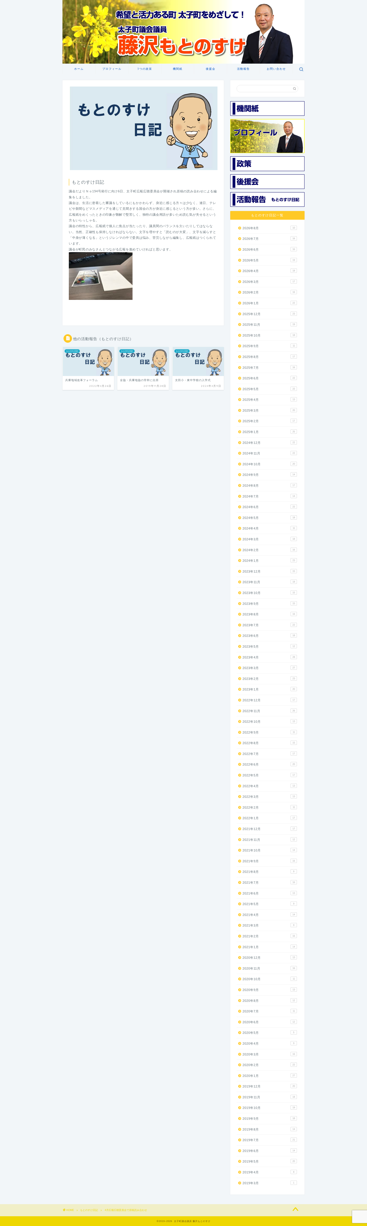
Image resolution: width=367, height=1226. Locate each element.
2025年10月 (269, 335)
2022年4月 (269, 786)
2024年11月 (269, 453)
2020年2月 (269, 1065)
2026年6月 (269, 249)
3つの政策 (144, 68)
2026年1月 (269, 303)
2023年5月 (269, 646)
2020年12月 (269, 957)
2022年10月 (269, 721)
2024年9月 (269, 475)
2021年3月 (268, 925)
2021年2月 (269, 936)
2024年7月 (269, 496)
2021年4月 (269, 915)
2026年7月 (269, 238)
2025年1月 (269, 432)
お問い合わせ (276, 68)
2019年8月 (269, 1129)
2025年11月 (269, 324)
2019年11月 (269, 1097)
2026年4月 (269, 271)
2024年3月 (269, 539)
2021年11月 (269, 840)
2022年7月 (269, 754)
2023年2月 (269, 679)
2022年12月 (269, 700)
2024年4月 (269, 528)
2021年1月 (269, 947)
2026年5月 (269, 260)
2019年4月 (268, 1172)
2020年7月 (269, 1011)
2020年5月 (268, 1032)
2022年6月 (269, 764)
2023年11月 (269, 582)
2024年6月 (269, 507)
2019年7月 (269, 1140)
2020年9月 (269, 990)
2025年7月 (269, 367)
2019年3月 (268, 1183)
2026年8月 (269, 228)
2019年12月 (269, 1086)
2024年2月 (269, 550)
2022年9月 (269, 732)
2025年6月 (269, 378)
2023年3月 (269, 668)
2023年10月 (269, 593)
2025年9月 (269, 346)
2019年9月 (269, 1118)
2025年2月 (269, 421)
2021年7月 (269, 882)
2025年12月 (269, 314)
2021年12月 (269, 829)
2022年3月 (269, 796)
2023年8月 (269, 614)
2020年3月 (269, 1054)
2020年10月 (269, 979)
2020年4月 (268, 1043)
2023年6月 (269, 635)
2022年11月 (269, 711)
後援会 (210, 68)
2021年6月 (269, 893)
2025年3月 (269, 410)
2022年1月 (269, 818)
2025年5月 (269, 389)
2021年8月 (268, 872)
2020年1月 (269, 1076)
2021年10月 (269, 850)
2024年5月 (269, 518)
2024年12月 (269, 443)
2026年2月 (269, 292)
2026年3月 (269, 282)
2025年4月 (269, 399)
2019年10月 (269, 1108)
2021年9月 (269, 861)
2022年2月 (269, 807)
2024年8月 (269, 485)
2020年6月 (269, 1022)
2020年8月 (269, 1000)
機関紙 (177, 68)
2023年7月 (269, 625)
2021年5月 (268, 904)
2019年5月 (269, 1161)
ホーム (79, 68)
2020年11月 (269, 968)
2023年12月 (269, 571)
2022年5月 (269, 775)
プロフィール (111, 68)
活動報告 (243, 68)
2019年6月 (269, 1151)
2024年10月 (269, 464)
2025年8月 (269, 357)
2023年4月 (269, 657)
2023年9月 (269, 603)
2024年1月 (269, 560)
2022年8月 (269, 743)
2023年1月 (269, 689)
